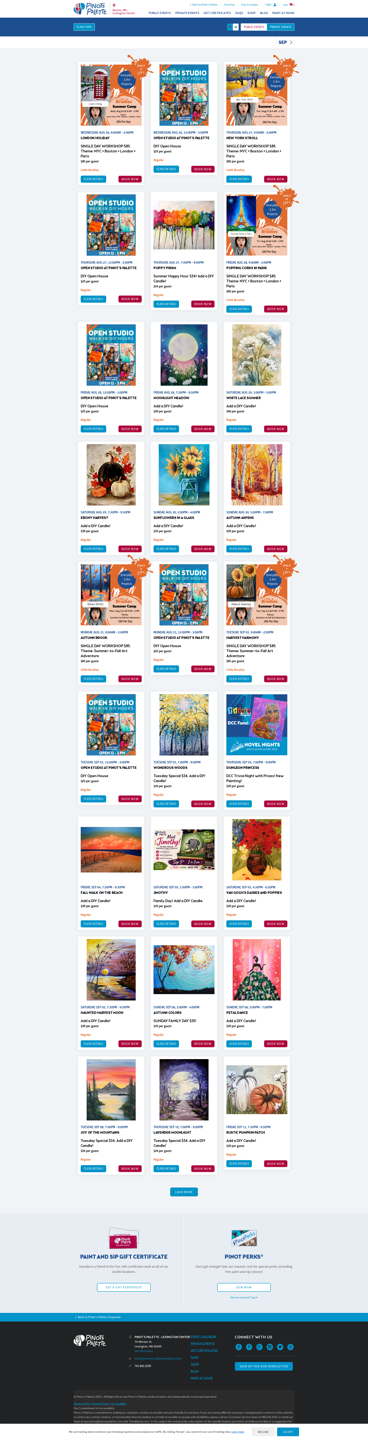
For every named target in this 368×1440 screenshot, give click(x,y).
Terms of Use (82, 1404)
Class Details (93, 179)
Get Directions (144, 1351)
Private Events (187, 13)
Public (254, 27)
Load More (184, 1192)
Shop (251, 13)
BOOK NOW (130, 179)
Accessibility (118, 1404)
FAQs (239, 13)
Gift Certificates (217, 13)
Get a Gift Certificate (124, 1287)
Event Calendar (204, 1337)
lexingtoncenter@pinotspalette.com (158, 1358)
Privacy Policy (100, 1404)
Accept (288, 1431)
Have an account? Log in (244, 1297)
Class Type (84, 27)
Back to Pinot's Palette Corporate (99, 1317)
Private (280, 27)
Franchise (229, 4)
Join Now (244, 1287)
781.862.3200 (143, 1366)
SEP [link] (283, 43)
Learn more (237, 1431)
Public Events (160, 13)
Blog (264, 13)
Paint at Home (283, 13)
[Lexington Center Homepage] (91, 9)
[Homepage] (101, 1340)
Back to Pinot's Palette (205, 4)
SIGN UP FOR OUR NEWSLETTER (264, 1366)
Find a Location (249, 4)
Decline (263, 1431)
